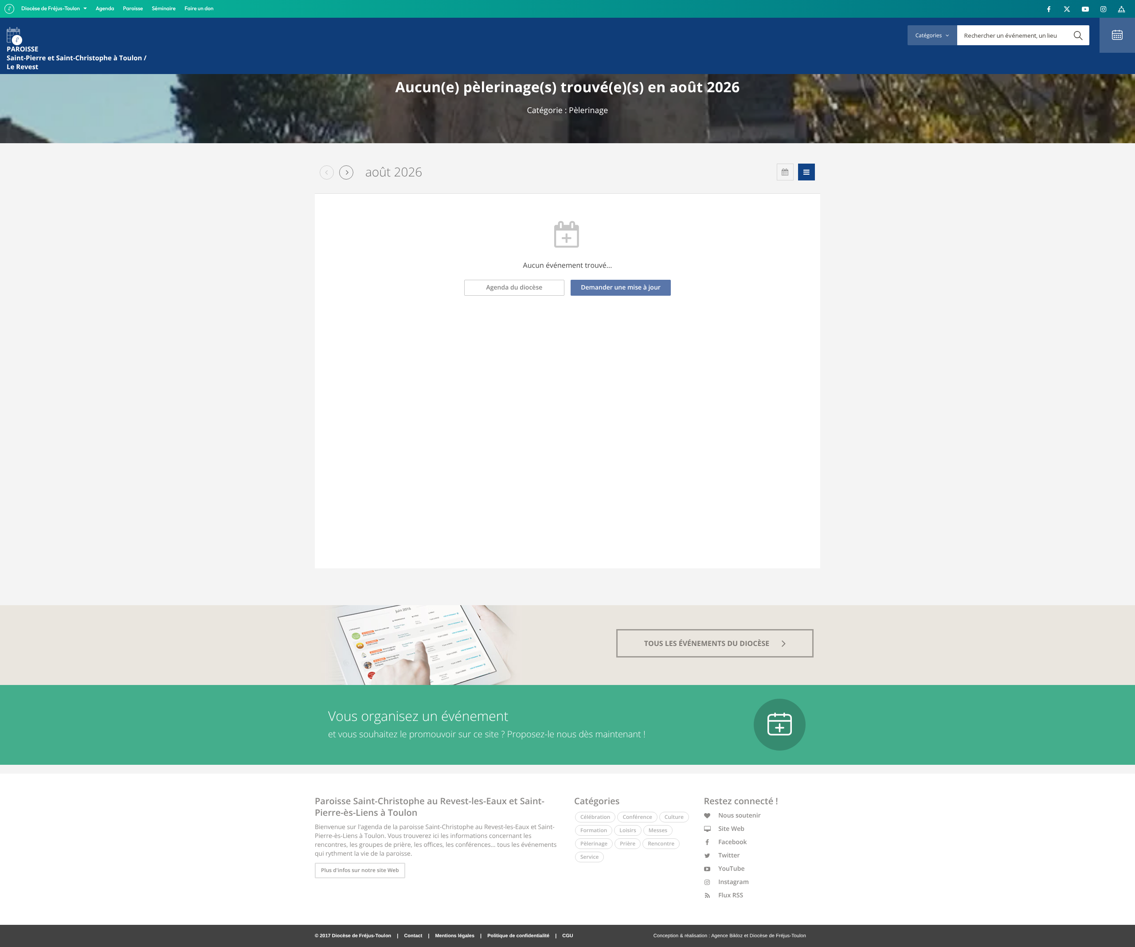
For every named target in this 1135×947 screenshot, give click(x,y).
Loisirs (627, 830)
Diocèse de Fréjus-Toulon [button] (51, 8)
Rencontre (661, 843)
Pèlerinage (593, 843)
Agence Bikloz (727, 936)
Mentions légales (454, 936)
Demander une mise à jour (621, 287)
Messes (658, 830)
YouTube (731, 869)
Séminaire (164, 8)
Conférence (637, 817)
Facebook (732, 842)
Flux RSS (730, 895)
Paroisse (133, 8)
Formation (593, 830)
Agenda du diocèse (514, 287)
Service (589, 857)
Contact (413, 936)
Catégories (929, 35)
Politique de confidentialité (518, 936)
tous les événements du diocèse (707, 643)
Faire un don (198, 8)
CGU (567, 936)
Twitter (728, 855)
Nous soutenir (739, 815)
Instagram (733, 882)
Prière (627, 843)
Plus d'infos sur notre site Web (360, 870)
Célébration (595, 817)
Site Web (731, 829)
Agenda (105, 8)
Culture (674, 817)
